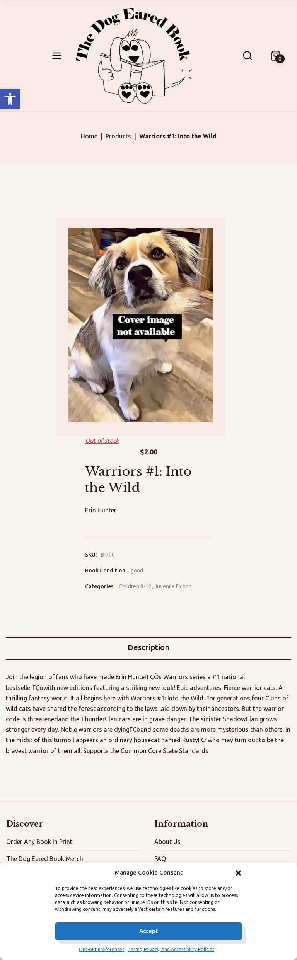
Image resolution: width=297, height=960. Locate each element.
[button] (10, 99)
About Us (167, 841)
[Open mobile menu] (57, 55)
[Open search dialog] (247, 55)
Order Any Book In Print (39, 841)
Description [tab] (148, 647)
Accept (148, 931)
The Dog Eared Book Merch (44, 858)
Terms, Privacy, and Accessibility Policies (171, 949)
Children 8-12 (135, 586)
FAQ (160, 858)
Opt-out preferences (101, 949)
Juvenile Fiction (173, 586)
